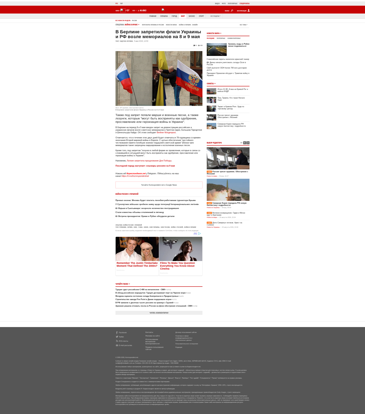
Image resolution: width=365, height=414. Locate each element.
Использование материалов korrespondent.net (152, 341)
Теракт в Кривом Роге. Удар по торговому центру (231, 107)
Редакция (178, 347)
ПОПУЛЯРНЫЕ (232, 3)
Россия (134, 20)
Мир (183, 16)
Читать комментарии (159, 312)
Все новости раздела (122, 20)
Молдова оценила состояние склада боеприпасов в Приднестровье (149, 296)
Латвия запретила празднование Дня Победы (149, 160)
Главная (152, 16)
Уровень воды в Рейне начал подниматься (238, 45)
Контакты (149, 332)
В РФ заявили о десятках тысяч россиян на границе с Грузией (147, 303)
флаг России (165, 227)
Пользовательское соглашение (186, 344)
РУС (116, 3)
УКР (121, 3)
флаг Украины (154, 227)
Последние (210, 38)
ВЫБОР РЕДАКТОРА (214, 142)
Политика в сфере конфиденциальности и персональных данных (183, 338)
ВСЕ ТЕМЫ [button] (243, 25)
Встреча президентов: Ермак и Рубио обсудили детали (146, 216)
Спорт (201, 16)
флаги (146, 227)
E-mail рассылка (125, 345)
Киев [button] (117, 11)
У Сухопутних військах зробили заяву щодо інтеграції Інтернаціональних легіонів (157, 204)
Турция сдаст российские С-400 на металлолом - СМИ (143, 289)
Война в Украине (190, 227)
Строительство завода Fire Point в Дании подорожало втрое (146, 299)
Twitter (121, 337)
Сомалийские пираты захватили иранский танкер (228, 59)
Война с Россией (177, 227)
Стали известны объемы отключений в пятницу (139, 212)
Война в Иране (161, 24)
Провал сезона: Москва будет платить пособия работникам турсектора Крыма (155, 200)
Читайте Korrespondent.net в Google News (159, 185)
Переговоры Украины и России (153, 25)
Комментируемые (234, 38)
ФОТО (224, 3)
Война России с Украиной (132, 225)
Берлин (129, 227)
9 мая (140, 227)
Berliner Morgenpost (166, 132)
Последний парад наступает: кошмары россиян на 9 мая (145, 166)
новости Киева (171, 25)
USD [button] (133, 10)
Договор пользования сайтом (186, 332)
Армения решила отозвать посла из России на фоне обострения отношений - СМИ (156, 306)
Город (174, 16)
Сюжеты (210, 83)
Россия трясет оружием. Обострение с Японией (228, 116)
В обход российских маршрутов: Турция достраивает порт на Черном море (153, 293)
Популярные (221, 38)
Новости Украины (213, 207)
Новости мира (213, 33)
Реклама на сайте (152, 336)
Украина (164, 16)
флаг (135, 227)
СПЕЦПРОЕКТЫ (245, 3)
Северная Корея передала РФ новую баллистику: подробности (232, 125)
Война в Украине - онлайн (188, 25)
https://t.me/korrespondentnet (135, 176)
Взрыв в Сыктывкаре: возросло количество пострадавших (148, 208)
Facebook (123, 333)
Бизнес (192, 16)
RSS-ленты (123, 341)
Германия (122, 227)
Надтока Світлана (126, 41)
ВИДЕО (217, 3)
